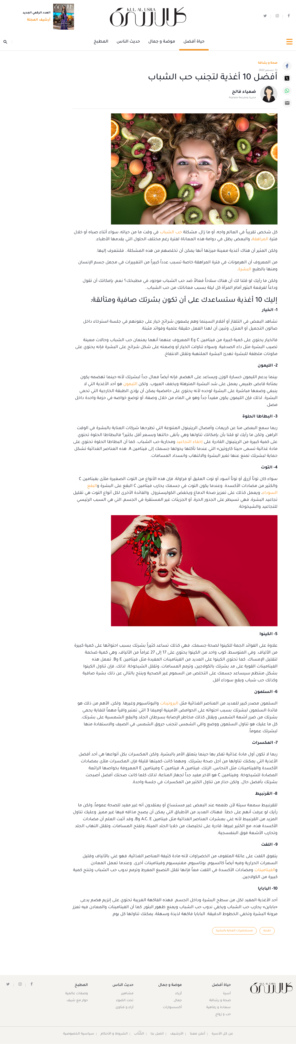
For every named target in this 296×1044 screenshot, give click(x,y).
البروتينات (168, 703)
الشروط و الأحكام (114, 1034)
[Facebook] (287, 66)
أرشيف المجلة (38, 20)
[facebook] (289, 17)
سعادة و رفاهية (218, 1008)
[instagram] (277, 17)
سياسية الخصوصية (78, 1034)
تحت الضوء (124, 1001)
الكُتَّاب (139, 1034)
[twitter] (265, 17)
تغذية (267, 930)
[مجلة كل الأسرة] (271, 987)
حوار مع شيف (77, 1001)
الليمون (129, 384)
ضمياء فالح (244, 92)
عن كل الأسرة (222, 1034)
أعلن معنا (197, 1034)
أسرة (227, 994)
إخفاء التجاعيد (189, 442)
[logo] (148, 17)
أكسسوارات (172, 1008)
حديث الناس (128, 42)
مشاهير (127, 994)
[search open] (7, 42)
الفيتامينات (264, 870)
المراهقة (260, 239)
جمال (178, 1001)
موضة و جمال (161, 42)
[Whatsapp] (287, 90)
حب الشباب (171, 232)
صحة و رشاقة (268, 63)
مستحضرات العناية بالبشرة (234, 930)
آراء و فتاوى (124, 1008)
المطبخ (101, 42)
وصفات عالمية (76, 994)
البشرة (244, 269)
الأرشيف (176, 1034)
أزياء (178, 994)
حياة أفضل (193, 42)
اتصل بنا (157, 1034)
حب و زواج (223, 1014)
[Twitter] (287, 78)
